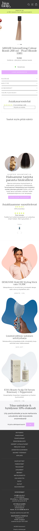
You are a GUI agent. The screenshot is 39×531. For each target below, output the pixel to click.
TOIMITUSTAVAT (19, 438)
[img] (19, 207)
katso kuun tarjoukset (19, 197)
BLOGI (19, 481)
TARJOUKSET (19, 467)
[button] (19, 78)
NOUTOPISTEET (19, 487)
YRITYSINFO (19, 432)
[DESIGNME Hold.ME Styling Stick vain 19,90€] (19, 262)
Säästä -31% (19, 293)
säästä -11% (19, 401)
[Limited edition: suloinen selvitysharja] (19, 315)
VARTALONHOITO (19, 475)
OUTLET (19, 484)
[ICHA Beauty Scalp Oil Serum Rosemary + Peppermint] (19, 369)
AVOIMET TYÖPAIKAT (19, 452)
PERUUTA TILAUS (19, 447)
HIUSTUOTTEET (19, 461)
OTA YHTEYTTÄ (19, 478)
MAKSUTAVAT (19, 435)
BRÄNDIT (19, 472)
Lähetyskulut (18, 60)
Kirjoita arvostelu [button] (19, 107)
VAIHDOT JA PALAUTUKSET (19, 444)
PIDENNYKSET (19, 464)
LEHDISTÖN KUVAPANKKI (20, 449)
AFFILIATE (19, 455)
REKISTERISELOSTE (19, 441)
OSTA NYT (19, 347)
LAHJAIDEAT (19, 469)
